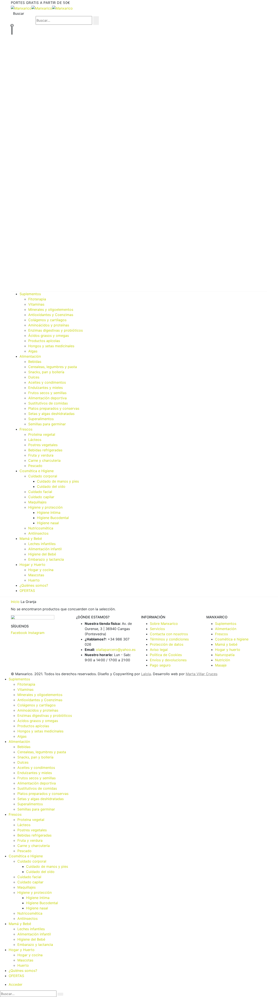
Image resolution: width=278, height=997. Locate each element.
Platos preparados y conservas (53, 408)
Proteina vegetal (41, 434)
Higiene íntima (48, 512)
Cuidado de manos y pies (58, 481)
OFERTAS (27, 590)
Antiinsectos (38, 533)
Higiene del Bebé (42, 554)
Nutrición (222, 660)
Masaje (221, 665)
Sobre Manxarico (164, 623)
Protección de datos (166, 644)
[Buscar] (96, 20)
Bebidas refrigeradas (45, 450)
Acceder (15, 984)
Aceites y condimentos (47, 382)
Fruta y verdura (40, 455)
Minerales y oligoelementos (50, 309)
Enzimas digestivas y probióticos (55, 330)
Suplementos (30, 294)
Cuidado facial (40, 491)
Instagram (36, 632)
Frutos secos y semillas (47, 393)
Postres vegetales (43, 445)
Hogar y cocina (40, 570)
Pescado (35, 465)
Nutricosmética (40, 528)
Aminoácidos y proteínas (48, 325)
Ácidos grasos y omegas (48, 335)
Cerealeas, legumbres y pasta (52, 367)
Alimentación (30, 356)
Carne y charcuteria (44, 460)
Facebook (19, 632)
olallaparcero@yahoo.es (116, 649)
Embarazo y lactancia (46, 559)
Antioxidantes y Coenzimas (50, 315)
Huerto (34, 580)
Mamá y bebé (226, 644)
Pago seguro (160, 665)
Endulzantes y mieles (45, 387)
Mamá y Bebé (31, 538)
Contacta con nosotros (169, 634)
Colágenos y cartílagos (47, 320)
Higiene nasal (48, 523)
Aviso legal (159, 649)
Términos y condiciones (169, 639)
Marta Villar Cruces (201, 674)
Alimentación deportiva (47, 398)
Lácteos (34, 439)
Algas (32, 351)
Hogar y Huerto (32, 564)
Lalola (146, 674)
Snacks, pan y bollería (46, 372)
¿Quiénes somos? (34, 585)
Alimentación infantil (45, 549)
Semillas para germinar (47, 424)
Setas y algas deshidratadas (51, 413)
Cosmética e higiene (231, 639)
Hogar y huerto (227, 649)
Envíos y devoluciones (168, 660)
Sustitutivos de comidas (48, 403)
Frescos (26, 429)
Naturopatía (225, 655)
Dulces (33, 377)
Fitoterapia (37, 299)
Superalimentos (41, 419)
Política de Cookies (166, 655)
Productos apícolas (44, 341)
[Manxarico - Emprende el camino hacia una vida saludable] (42, 8)
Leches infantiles (42, 544)
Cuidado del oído (51, 486)
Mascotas (36, 575)
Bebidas (34, 361)
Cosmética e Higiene (37, 471)
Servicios (157, 629)
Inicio (15, 601)
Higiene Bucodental (53, 518)
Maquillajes (37, 502)
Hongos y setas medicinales (51, 346)
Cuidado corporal (42, 476)
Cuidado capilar (41, 497)
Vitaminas (36, 304)
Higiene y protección (45, 507)
